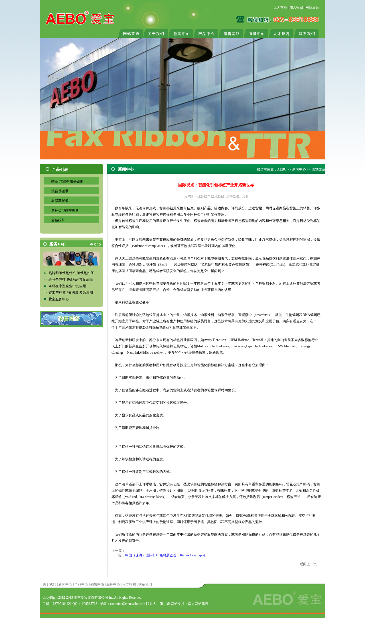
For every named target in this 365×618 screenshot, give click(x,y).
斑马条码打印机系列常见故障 (70, 279)
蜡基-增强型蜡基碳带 (67, 181)
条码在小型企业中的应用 (67, 286)
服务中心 (113, 584)
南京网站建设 (198, 604)
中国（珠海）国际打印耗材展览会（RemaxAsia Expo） (166, 555)
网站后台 (312, 7)
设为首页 (280, 7)
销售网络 (97, 584)
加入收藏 (296, 7)
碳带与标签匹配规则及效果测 (70, 293)
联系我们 (145, 584)
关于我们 (49, 584)
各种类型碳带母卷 (65, 210)
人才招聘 (129, 584)
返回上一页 (308, 564)
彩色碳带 (58, 220)
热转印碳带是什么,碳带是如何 (71, 273)
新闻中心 (299, 169)
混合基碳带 (59, 191)
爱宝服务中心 (58, 299)
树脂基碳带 (59, 201)
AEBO (282, 169)
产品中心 (81, 584)
